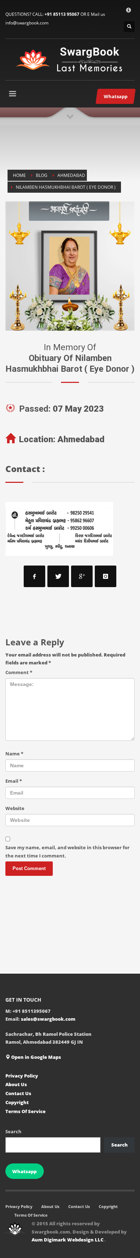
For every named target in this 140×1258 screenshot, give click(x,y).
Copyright (17, 1102)
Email (13, 781)
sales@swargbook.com (48, 1019)
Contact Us (18, 1093)
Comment (18, 672)
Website (14, 808)
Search (13, 1131)
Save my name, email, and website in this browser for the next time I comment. (67, 851)
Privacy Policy (21, 1075)
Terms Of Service (25, 1111)
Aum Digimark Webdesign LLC (68, 1239)
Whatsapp (24, 1171)
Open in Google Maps (35, 1057)
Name (14, 753)
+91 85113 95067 (62, 14)
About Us (16, 1084)
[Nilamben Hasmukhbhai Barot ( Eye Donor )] (70, 266)
